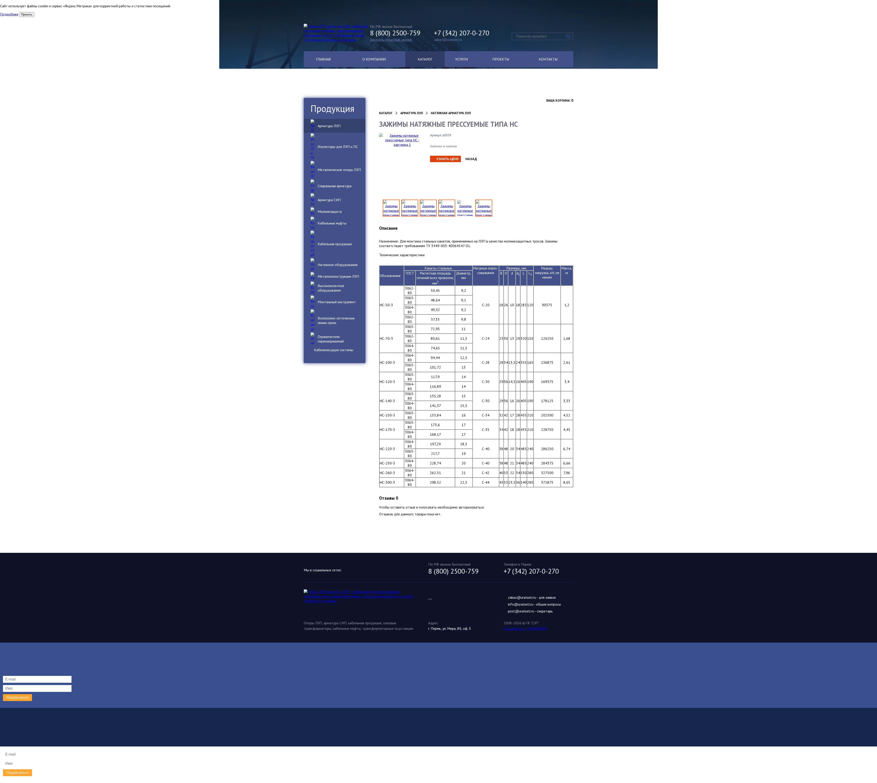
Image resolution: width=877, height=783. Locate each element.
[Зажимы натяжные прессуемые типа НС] (447, 208)
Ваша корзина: (558, 100)
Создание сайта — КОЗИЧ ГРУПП (525, 629)
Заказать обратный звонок (391, 39)
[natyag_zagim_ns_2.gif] (484, 208)
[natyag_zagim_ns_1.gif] (465, 208)
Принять (26, 14)
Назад (471, 159)
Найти (568, 36)
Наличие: (436, 146)
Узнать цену (447, 159)
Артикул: (435, 135)
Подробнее (9, 14)
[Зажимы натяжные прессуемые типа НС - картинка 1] (402, 139)
